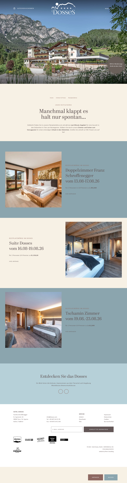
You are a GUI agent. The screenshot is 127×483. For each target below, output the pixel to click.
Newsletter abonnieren (98, 429)
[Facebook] (61, 391)
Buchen (111, 477)
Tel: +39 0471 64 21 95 (53, 419)
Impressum (107, 414)
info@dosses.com (52, 416)
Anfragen (95, 477)
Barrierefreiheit (109, 421)
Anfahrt (81, 416)
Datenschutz (107, 416)
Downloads (82, 419)
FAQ (80, 421)
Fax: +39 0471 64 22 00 (54, 421)
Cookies (106, 419)
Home (51, 98)
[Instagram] (66, 391)
